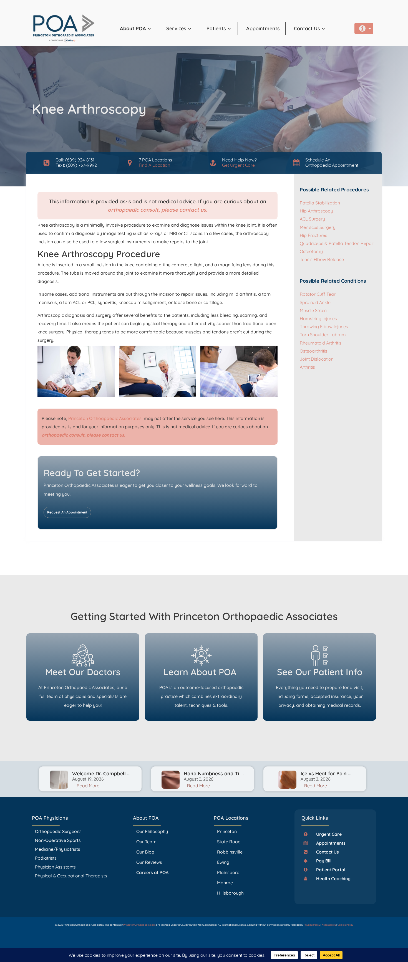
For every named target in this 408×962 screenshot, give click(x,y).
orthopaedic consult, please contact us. (157, 209)
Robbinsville (230, 852)
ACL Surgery (312, 219)
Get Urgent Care (238, 165)
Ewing (223, 862)
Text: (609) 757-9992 (76, 165)
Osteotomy (311, 251)
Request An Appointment (67, 512)
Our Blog (145, 852)
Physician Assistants (56, 867)
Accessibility (329, 924)
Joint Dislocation (317, 359)
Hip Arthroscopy (316, 211)
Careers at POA (152, 872)
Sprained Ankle (315, 302)
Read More (88, 785)
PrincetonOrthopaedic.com (139, 924)
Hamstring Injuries (318, 318)
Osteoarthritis (313, 351)
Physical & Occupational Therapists (71, 876)
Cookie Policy (345, 924)
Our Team (146, 841)
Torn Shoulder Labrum (323, 334)
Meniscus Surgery (318, 227)
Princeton (227, 831)
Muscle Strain (313, 310)
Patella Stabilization (320, 203)
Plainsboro (229, 872)
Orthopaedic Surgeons (58, 831)
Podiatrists (46, 858)
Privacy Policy (312, 924)
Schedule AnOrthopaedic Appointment (331, 162)
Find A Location (154, 165)
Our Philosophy (152, 831)
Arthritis (307, 367)
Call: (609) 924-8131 (75, 160)
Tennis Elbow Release (322, 259)
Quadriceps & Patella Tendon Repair (337, 243)
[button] (139, 28)
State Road (229, 841)
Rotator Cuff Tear (318, 294)
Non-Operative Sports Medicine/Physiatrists (58, 844)
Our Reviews (149, 862)
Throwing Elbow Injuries (324, 326)
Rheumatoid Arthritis (320, 343)
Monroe (225, 882)
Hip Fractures (313, 235)
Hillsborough (230, 893)
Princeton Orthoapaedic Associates (105, 418)
